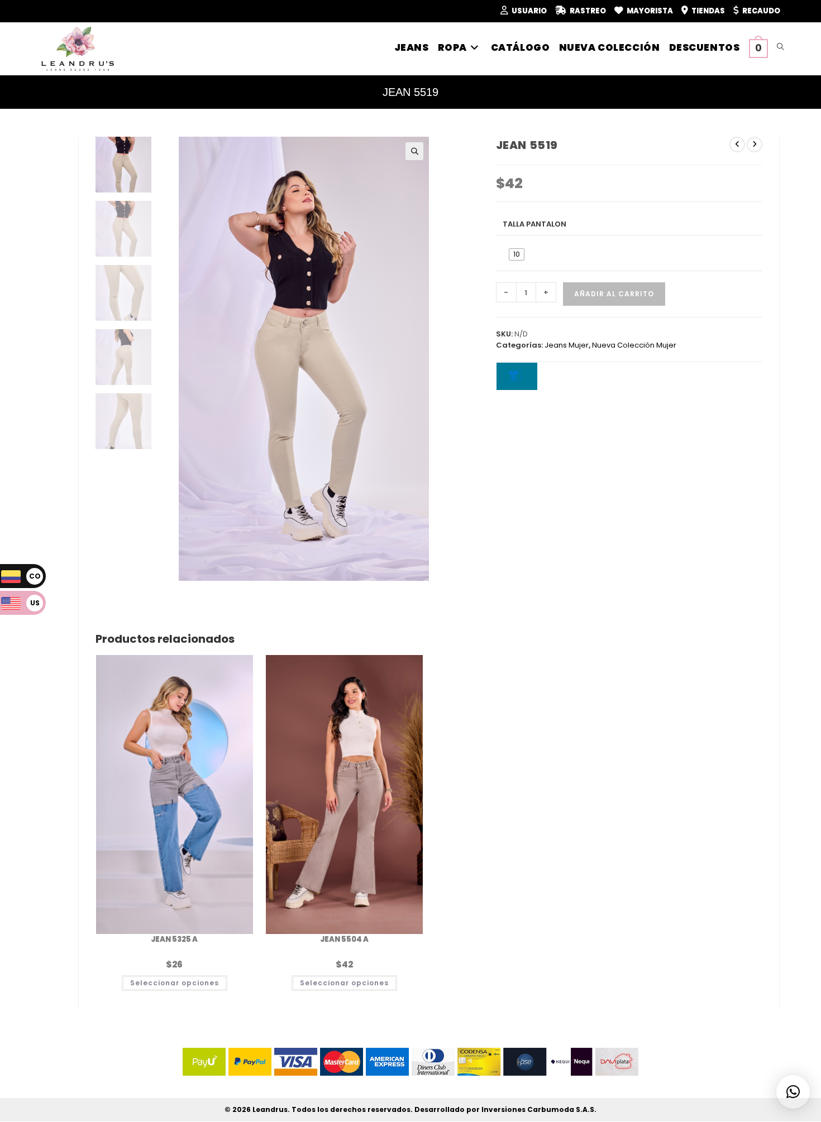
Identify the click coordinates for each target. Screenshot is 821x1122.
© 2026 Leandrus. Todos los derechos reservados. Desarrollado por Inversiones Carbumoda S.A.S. (410, 1109)
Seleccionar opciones (174, 983)
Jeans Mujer (567, 345)
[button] (414, 151)
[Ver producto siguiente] (754, 144)
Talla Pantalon (534, 224)
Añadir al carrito (614, 293)
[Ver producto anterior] (737, 144)
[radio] (516, 254)
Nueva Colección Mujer (634, 345)
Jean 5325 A (174, 939)
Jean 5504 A (344, 939)
